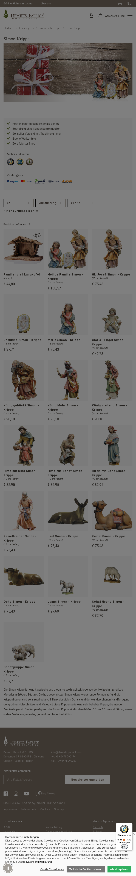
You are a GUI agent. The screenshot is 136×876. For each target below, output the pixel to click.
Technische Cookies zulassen (85, 869)
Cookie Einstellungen (52, 869)
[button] (8, 867)
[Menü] (130, 825)
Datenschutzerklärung (39, 861)
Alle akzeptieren (119, 869)
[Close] (11, 864)
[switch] (124, 847)
